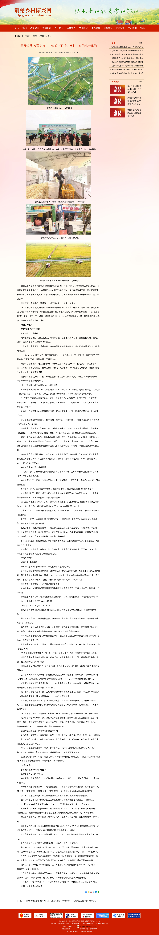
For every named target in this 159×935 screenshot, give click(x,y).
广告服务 (82, 931)
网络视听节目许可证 (88, 923)
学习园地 (132, 28)
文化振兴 (83, 28)
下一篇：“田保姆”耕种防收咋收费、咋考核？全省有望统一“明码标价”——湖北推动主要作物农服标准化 (56, 901)
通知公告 (47, 28)
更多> (141, 43)
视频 (24, 28)
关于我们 (69, 931)
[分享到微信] (99, 892)
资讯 (16, 28)
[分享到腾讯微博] (94, 892)
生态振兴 (95, 28)
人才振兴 (71, 28)
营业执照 (53, 923)
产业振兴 (59, 28)
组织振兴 (108, 28)
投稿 (142, 28)
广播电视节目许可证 (102, 923)
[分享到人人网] (96, 892)
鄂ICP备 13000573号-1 (69, 926)
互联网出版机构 (76, 923)
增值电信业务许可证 (64, 923)
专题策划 (120, 28)
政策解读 (34, 28)
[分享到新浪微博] (91, 892)
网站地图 (89, 931)
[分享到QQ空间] (89, 892)
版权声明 (76, 931)
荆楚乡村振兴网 (31, 36)
